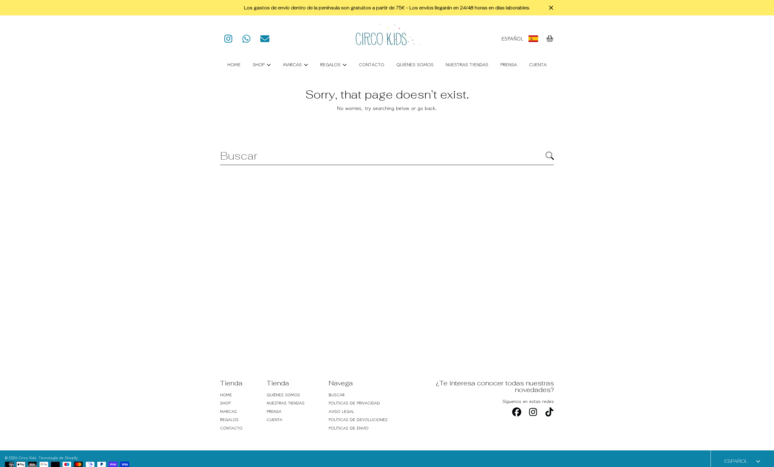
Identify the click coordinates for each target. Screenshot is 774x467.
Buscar (337, 394)
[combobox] (387, 155)
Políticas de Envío (349, 428)
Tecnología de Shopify (58, 457)
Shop (259, 64)
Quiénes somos (283, 394)
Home (226, 394)
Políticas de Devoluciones (358, 419)
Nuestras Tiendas (285, 403)
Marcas (293, 64)
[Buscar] (549, 155)
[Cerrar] (551, 8)
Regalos (331, 64)
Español (512, 38)
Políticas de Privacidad (354, 403)
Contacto (231, 428)
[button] (549, 38)
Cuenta (274, 419)
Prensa (274, 411)
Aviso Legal (341, 411)
